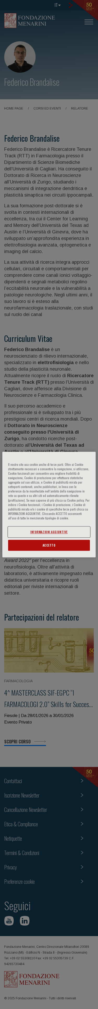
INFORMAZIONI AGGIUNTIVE (49, 532)
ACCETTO (49, 545)
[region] (48, 504)
